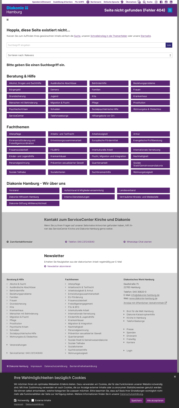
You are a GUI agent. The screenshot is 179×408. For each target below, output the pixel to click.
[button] (114, 2)
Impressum (18, 404)
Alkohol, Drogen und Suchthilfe (25, 83)
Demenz (55, 89)
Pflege (95, 102)
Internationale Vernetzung (146, 149)
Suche (77, 36)
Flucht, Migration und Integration (109, 156)
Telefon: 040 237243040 (81, 241)
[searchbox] (86, 45)
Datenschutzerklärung (35, 404)
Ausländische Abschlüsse (63, 83)
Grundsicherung (17, 96)
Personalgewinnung (19, 163)
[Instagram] (156, 2)
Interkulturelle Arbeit (102, 149)
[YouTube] (166, 2)
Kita (94, 96)
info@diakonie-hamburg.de (145, 295)
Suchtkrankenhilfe (101, 172)
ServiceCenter (16, 115)
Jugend (54, 96)
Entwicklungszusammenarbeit (66, 140)
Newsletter (54, 256)
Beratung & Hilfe (21, 76)
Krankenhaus (140, 96)
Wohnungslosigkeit (143, 172)
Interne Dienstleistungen (77, 197)
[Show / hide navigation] (170, 10)
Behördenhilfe (99, 83)
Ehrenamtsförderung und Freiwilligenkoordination (22, 141)
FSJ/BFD (55, 149)
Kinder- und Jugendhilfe (21, 156)
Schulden (55, 109)
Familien (96, 89)
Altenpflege (15, 134)
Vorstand (14, 190)
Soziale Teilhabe (17, 172)
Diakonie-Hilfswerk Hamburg (24, 197)
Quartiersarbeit (100, 163)
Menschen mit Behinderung (23, 102)
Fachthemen (18, 127)
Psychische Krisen (18, 109)
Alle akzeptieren (155, 400)
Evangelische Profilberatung (147, 140)
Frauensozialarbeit (18, 149)
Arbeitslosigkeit (100, 134)
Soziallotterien (58, 172)
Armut (136, 134)
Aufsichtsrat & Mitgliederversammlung (84, 190)
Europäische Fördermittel (105, 140)
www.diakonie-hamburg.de (143, 298)
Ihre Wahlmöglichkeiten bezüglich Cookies (50, 377)
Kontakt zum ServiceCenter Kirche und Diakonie (87, 219)
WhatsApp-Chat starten (139, 241)
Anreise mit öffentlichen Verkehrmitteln (144, 303)
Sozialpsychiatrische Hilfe (105, 109)
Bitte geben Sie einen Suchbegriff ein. (36, 65)
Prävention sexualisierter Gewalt (67, 163)
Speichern (136, 400)
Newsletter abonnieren (59, 266)
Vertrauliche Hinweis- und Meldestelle (139, 197)
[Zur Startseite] (17, 10)
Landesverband (128, 190)
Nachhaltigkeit (140, 156)
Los (169, 45)
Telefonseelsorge (59, 115)
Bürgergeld (14, 89)
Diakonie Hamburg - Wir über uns (36, 183)
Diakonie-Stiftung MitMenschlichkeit (28, 203)
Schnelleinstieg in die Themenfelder (108, 36)
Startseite (146, 36)
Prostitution (139, 102)
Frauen (137, 89)
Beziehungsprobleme (144, 83)
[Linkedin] (171, 2)
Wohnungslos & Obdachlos (147, 109)
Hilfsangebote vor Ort (103, 115)
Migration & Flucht (60, 102)
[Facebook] (161, 2)
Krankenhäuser (58, 156)
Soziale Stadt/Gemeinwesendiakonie (148, 164)
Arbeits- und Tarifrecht (62, 134)
